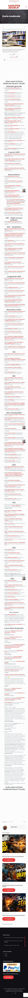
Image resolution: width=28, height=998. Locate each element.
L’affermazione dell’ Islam (13, 331)
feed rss (14, 57)
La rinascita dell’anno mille (14, 494)
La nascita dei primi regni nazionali (16, 424)
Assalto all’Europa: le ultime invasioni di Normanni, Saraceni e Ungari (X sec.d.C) (14, 444)
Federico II (10, 549)
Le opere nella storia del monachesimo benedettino (11, 195)
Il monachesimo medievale (14, 212)
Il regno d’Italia (11, 461)
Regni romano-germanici (13, 221)
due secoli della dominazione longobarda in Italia (13, 657)
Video (6, 955)
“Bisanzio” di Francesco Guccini (15, 266)
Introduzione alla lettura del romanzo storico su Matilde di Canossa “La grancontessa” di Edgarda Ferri (14, 474)
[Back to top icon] (25, 995)
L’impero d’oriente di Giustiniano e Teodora (13, 689)
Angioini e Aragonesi (12, 557)
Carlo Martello (10, 372)
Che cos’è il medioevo (12, 125)
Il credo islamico (11, 316)
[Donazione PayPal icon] (15, 3)
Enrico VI (9, 539)
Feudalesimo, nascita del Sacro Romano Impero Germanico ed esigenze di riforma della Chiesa (14, 450)
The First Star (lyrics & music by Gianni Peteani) (13, 915)
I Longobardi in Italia (12, 287)
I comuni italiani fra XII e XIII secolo (15, 560)
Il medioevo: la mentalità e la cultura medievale (13, 109)
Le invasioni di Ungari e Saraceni (15, 414)
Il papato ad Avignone (12, 593)
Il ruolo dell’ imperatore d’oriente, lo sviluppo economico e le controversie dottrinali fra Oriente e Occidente (14, 235)
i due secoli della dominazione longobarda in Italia (14, 698)
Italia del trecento (12, 580)
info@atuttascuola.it (14, 1)
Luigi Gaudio (12, 29)
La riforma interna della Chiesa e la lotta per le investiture (14, 485)
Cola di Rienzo (10, 596)
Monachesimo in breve (13, 176)
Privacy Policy (22, 988)
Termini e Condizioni (17, 990)
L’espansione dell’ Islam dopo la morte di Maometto (13, 343)
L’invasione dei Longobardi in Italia (16, 282)
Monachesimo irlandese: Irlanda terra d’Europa (12, 191)
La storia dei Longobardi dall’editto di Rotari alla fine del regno (14, 305)
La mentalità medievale (13, 128)
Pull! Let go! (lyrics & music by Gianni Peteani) (13, 856)
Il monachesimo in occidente (14, 181)
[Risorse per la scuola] (14, 7)
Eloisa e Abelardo (16, 505)
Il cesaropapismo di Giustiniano (15, 257)
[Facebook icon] (12, 3)
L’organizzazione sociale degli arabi (16, 346)
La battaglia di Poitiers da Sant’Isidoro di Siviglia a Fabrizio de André (14, 359)
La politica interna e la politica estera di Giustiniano (13, 249)
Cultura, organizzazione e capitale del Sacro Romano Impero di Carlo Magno (14, 403)
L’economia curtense (12, 457)
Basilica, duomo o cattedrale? (14, 140)
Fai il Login (8, 977)
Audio (6, 953)
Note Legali (20, 991)
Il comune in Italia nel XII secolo (15, 526)
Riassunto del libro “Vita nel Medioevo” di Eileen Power (12, 121)
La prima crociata (11, 498)
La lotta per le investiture (13, 480)
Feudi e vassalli (11, 428)
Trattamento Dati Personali (11, 991)
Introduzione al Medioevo (13, 88)
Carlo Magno (10, 399)
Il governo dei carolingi (13, 396)
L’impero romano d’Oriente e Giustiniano (14, 674)
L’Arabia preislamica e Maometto (15, 311)
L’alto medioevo (11, 92)
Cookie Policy (9, 990)
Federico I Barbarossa (12, 535)
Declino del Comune (12, 569)
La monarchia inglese (12, 599)
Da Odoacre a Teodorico (13, 163)
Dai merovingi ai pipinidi (13, 364)
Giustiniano (10, 240)
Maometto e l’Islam (12, 328)
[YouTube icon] (14, 3)
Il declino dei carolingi (12, 409)
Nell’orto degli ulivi (12, 148)
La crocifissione (11, 143)
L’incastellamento (12, 454)
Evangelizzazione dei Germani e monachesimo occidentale (13, 208)
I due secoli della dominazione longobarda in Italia (13, 300)
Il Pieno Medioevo (11, 132)
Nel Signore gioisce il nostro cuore (11, 945)
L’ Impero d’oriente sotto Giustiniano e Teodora (13, 631)
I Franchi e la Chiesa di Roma (14, 367)
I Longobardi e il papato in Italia (15, 290)
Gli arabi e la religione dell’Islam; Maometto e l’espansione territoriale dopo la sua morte (14, 338)
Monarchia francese (12, 589)
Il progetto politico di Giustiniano (15, 271)
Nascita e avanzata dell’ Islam (15, 324)
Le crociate (10, 523)
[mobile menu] (26, 7)
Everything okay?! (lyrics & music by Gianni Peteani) (13, 941)
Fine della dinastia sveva (13, 552)
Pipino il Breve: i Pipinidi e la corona (16, 353)
